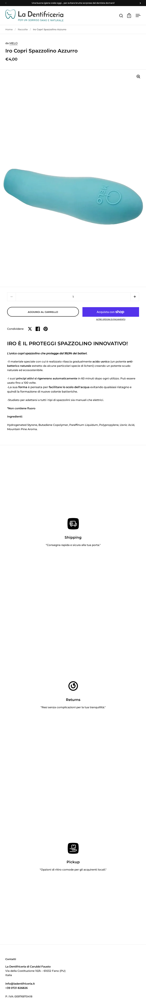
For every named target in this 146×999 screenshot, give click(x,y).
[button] (134, 296)
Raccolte (23, 29)
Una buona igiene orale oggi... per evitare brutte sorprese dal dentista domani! (73, 3)
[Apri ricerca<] (121, 15)
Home (9, 29)
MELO (13, 43)
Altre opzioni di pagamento (110, 319)
